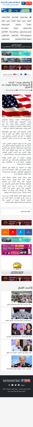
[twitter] (15, 385)
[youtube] (12, 385)
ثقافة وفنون (5, 39)
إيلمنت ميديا (11, 391)
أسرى (23, 21)
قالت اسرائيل (27, 28)
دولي (8, 21)
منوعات (29, 24)
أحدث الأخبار (24, 288)
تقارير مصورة (5, 24)
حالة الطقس (5, 35)
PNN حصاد (15, 17)
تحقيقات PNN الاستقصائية (23, 39)
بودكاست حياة (14, 32)
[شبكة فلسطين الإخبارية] (16, 3)
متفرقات (18, 24)
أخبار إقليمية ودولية (11, 90)
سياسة (16, 28)
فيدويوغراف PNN (26, 35)
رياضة (18, 21)
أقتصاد (13, 21)
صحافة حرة (5, 28)
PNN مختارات (6, 17)
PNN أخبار (5, 32)
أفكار (3, 21)
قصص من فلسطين (25, 32)
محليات (29, 21)
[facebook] (18, 385)
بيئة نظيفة (15, 35)
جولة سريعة (24, 17)
